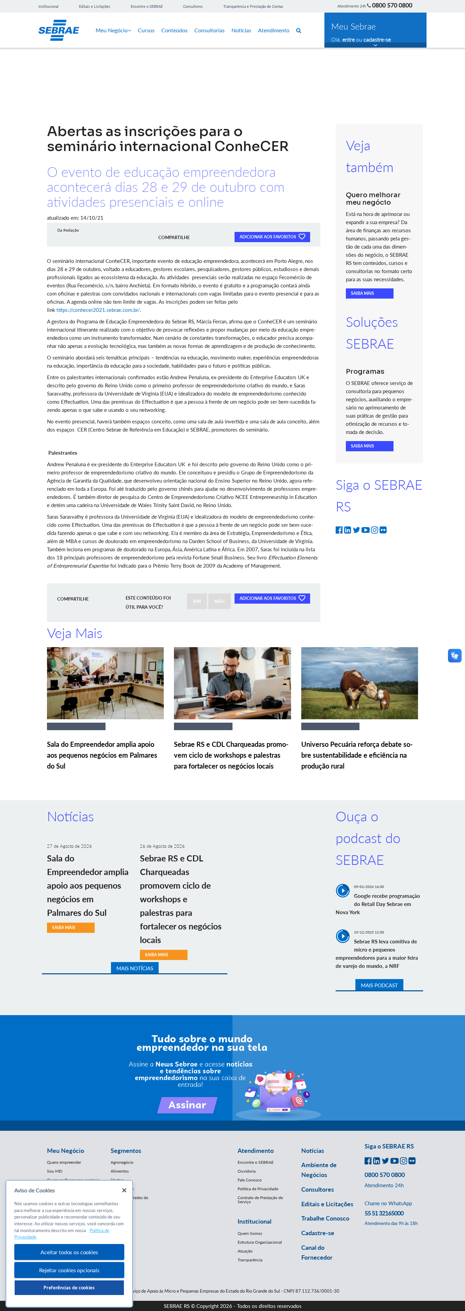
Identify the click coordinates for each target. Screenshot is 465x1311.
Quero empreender (64, 1162)
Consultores (193, 6)
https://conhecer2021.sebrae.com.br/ (98, 310)
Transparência (250, 1259)
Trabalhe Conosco (325, 1218)
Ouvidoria (247, 1171)
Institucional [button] (254, 1221)
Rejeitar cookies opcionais (69, 1270)
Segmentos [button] (126, 1150)
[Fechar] (124, 1190)
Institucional (48, 6)
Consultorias (209, 30)
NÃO (219, 601)
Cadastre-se (317, 1233)
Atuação (245, 1251)
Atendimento (273, 30)
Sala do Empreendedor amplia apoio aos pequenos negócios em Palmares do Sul (102, 755)
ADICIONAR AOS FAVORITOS (268, 236)
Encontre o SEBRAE (147, 6)
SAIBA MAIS (362, 293)
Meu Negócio (112, 30)
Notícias (241, 30)
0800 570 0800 (392, 5)
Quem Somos (250, 1233)
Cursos (146, 30)
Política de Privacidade (258, 1188)
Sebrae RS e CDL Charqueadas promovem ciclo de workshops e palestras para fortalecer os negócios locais (231, 755)
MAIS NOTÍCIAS (134, 968)
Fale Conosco (250, 1179)
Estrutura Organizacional (260, 1242)
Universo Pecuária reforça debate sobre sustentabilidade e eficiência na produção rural (357, 755)
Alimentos (120, 1171)
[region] (69, 1244)
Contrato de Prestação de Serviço (260, 1199)
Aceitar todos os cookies (69, 1252)
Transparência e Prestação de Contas (253, 6)
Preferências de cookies (69, 1287)
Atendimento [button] (256, 1150)
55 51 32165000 (384, 1213)
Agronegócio (122, 1162)
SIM (197, 601)
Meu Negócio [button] (65, 1150)
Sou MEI (54, 1171)
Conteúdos (174, 30)
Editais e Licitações (94, 6)
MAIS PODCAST (379, 985)
